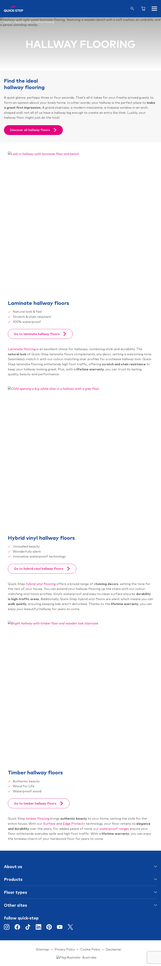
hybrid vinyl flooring (41, 584)
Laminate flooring (22, 349)
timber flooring (37, 818)
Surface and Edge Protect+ (64, 824)
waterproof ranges (114, 829)
